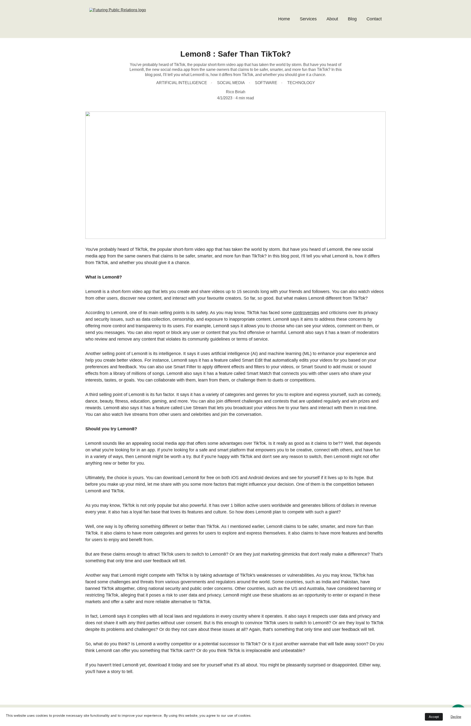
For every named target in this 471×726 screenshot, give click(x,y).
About (332, 18)
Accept (434, 717)
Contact (374, 18)
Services (308, 18)
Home (284, 18)
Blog (352, 18)
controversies (306, 312)
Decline (456, 717)
